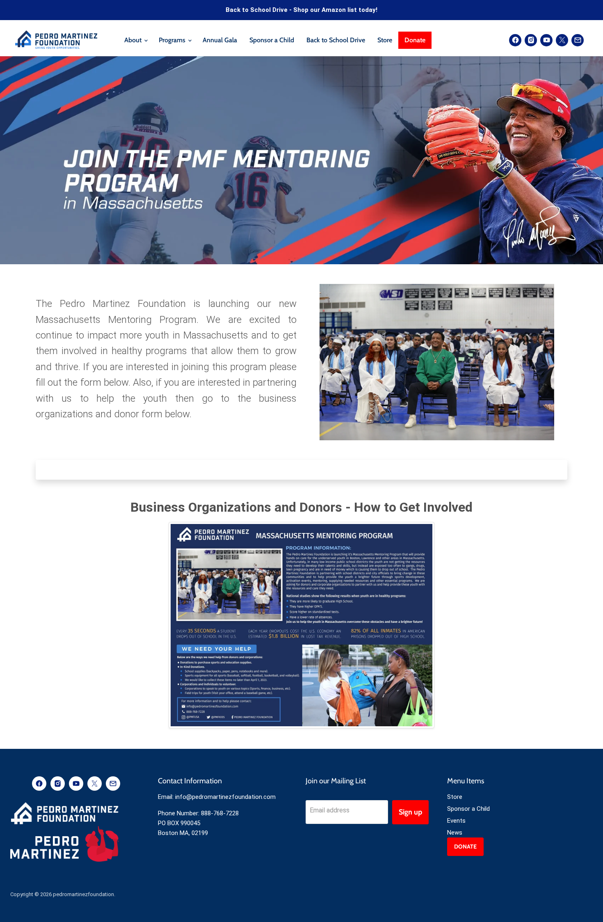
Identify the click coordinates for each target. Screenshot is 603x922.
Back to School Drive (335, 40)
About (133, 40)
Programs (173, 40)
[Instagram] (531, 40)
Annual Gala (220, 40)
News (454, 832)
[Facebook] (515, 40)
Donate (414, 40)
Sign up (410, 812)
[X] (562, 40)
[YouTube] (546, 40)
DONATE (465, 846)
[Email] (577, 40)
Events (456, 820)
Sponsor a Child (271, 40)
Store (384, 40)
